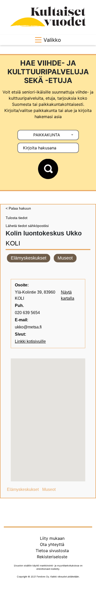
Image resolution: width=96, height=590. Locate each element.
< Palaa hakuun (18, 208)
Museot (65, 258)
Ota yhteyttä (52, 544)
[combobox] (48, 135)
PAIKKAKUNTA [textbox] (46, 134)
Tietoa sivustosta (52, 550)
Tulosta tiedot (16, 218)
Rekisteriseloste (52, 556)
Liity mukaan (52, 538)
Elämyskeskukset (28, 258)
